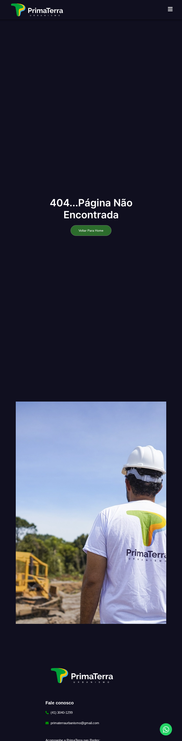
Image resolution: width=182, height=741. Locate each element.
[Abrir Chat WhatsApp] (166, 729)
